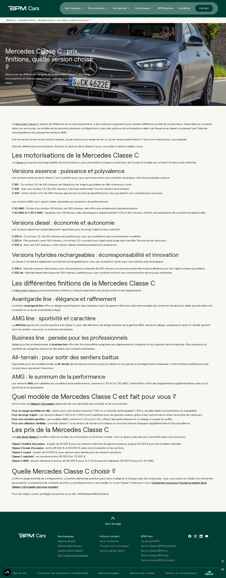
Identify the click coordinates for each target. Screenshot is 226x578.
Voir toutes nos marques (73, 555)
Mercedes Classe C (27, 123)
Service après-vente (112, 550)
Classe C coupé (21, 452)
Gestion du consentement (181, 573)
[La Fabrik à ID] (209, 573)
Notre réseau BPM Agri (154, 555)
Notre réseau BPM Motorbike (158, 545)
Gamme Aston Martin (70, 550)
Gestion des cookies (142, 573)
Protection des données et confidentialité (62, 573)
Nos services (120, 8)
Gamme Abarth (67, 541)
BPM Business (165, 8)
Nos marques (72, 8)
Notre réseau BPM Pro (154, 550)
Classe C (20, 162)
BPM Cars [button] (147, 536)
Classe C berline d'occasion (28, 443)
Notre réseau (142, 8)
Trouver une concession (114, 545)
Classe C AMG (20, 460)
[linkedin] (201, 536)
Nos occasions (96, 8)
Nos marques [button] (66, 536)
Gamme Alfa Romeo (70, 545)
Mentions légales (109, 573)
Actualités (184, 8)
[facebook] (189, 536)
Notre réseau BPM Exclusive (158, 560)
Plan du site (20, 573)
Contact (204, 8)
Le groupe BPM (150, 541)
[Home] (21, 8)
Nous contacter (109, 541)
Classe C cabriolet (23, 456)
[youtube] (206, 536)
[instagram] (195, 536)
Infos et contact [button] (110, 536)
